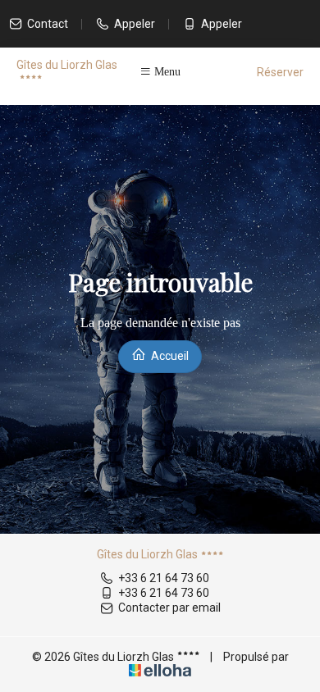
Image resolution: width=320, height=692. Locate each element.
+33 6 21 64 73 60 (163, 578)
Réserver (280, 72)
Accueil (169, 355)
